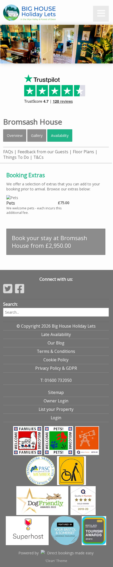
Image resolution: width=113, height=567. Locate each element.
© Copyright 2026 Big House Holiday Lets (56, 326)
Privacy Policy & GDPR (56, 368)
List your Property (56, 409)
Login (56, 418)
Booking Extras (25, 175)
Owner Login (56, 401)
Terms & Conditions (56, 351)
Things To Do (16, 157)
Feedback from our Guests (43, 152)
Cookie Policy (56, 360)
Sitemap (56, 392)
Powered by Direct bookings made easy (56, 552)
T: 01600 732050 (56, 380)
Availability (60, 135)
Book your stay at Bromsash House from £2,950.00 (49, 241)
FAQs (8, 152)
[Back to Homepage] (40, 13)
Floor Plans (83, 152)
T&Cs (38, 157)
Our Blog (56, 343)
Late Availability (56, 334)
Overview (15, 135)
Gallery (37, 135)
